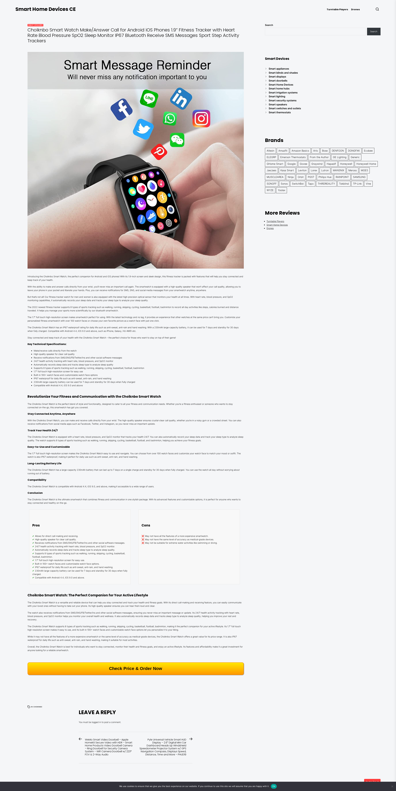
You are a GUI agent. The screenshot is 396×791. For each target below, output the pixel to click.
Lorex (314, 170)
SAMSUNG (359, 177)
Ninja (291, 177)
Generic (355, 157)
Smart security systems (283, 100)
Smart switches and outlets (285, 108)
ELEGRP (271, 157)
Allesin (270, 150)
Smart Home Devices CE (45, 9)
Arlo (315, 150)
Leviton (302, 170)
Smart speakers (35, 25)
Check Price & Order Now (135, 668)
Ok (273, 786)
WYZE (270, 190)
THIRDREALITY (326, 183)
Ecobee (368, 150)
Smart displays (277, 76)
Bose (325, 150)
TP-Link (357, 183)
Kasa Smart (287, 170)
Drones (355, 9)
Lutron (325, 170)
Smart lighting (277, 96)
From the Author (319, 157)
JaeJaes (271, 170)
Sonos (284, 183)
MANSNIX (338, 170)
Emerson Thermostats (293, 157)
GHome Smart (275, 163)
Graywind (317, 163)
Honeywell (346, 163)
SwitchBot (298, 183)
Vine (368, 183)
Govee (303, 163)
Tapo (311, 183)
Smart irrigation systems (283, 92)
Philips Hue (325, 177)
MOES (364, 170)
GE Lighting (339, 157)
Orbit (301, 177)
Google (291, 163)
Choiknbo (37, 707)
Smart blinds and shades (283, 72)
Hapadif (331, 163)
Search (269, 25)
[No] (392, 786)
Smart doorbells (278, 80)
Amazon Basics (300, 150)
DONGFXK (354, 150)
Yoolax (281, 190)
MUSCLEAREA (275, 177)
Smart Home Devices (281, 84)
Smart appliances (279, 68)
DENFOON (338, 150)
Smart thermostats (280, 112)
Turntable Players (337, 9)
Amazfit (282, 150)
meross (352, 170)
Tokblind (344, 183)
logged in (96, 722)
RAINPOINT (342, 177)
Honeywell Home (366, 163)
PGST (311, 177)
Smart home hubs (279, 88)
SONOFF (272, 183)
